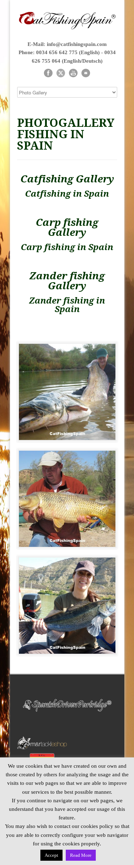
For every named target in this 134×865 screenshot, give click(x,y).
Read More (80, 855)
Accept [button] (51, 855)
